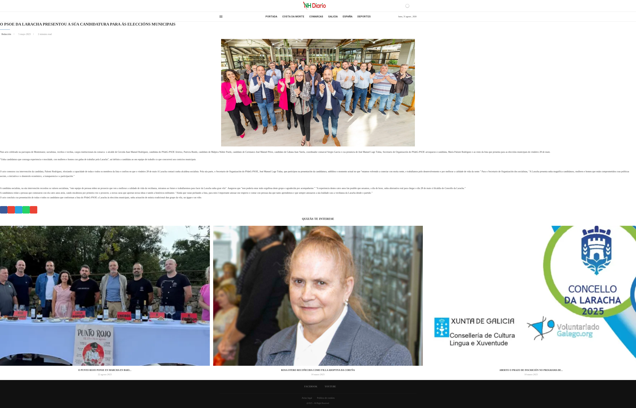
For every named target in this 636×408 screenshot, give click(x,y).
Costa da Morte (293, 16)
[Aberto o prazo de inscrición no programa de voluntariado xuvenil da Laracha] (531, 296)
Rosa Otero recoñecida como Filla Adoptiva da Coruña (318, 370)
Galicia (333, 16)
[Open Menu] (220, 16)
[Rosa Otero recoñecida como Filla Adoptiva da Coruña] (318, 296)
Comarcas (316, 16)
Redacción (6, 34)
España (347, 16)
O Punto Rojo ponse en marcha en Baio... (105, 370)
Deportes (364, 16)
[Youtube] (223, 5)
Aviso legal (307, 398)
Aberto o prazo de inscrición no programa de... (531, 370)
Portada (271, 16)
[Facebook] (220, 5)
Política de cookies (326, 398)
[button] (3, 210)
